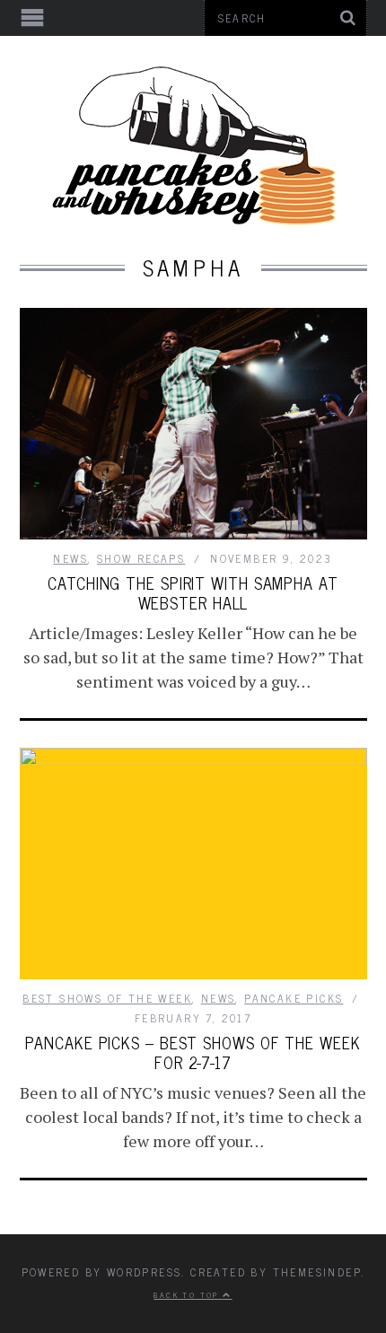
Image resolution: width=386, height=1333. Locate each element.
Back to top (188, 1294)
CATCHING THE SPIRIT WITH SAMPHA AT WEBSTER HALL (193, 592)
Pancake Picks (293, 998)
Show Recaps (141, 558)
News (70, 558)
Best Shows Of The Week (107, 998)
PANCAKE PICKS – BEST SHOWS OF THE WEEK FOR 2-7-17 (192, 1052)
